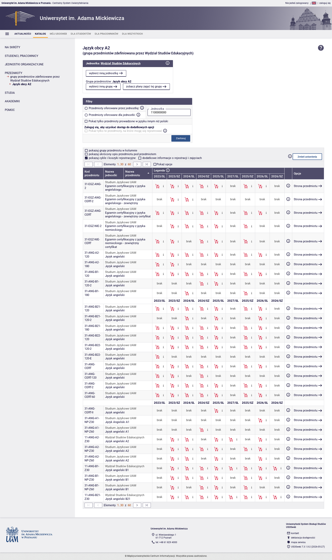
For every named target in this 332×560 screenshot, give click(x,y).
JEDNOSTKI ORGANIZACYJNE (24, 64)
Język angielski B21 (117, 499)
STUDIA (10, 93)
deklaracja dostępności (303, 537)
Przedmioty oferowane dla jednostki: (112, 115)
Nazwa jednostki (111, 173)
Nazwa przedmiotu (133, 173)
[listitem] (22, 34)
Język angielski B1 (117, 470)
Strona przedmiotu (305, 186)
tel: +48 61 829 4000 (166, 542)
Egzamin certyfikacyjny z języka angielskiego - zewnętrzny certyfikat (128, 214)
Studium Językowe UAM (120, 182)
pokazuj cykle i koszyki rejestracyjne (112, 158)
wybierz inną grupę (101, 86)
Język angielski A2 (117, 441)
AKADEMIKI (12, 101)
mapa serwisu (298, 542)
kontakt (295, 533)
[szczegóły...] (163, 186)
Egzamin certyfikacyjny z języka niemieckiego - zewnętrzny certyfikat (125, 243)
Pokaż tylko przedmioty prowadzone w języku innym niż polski (128, 121)
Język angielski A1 (117, 431)
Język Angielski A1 (117, 422)
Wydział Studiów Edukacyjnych (120, 63)
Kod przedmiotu (92, 173)
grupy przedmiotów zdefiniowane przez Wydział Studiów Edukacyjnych (35, 78)
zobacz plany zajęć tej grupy (144, 86)
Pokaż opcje (164, 164)
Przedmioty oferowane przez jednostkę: (114, 108)
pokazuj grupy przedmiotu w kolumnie (112, 150)
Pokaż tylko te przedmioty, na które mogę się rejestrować (125, 131)
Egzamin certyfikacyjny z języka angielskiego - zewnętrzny (125, 201)
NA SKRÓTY (12, 47)
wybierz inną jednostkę (103, 73)
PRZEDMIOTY (13, 73)
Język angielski (115, 256)
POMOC (10, 110)
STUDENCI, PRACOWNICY (21, 56)
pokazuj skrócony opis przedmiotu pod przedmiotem (122, 154)
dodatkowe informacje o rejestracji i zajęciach (172, 158)
